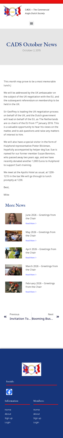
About (8, 414)
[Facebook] (9, 392)
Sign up (9, 418)
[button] (31, 23)
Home (8, 409)
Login (7, 422)
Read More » (31, 223)
